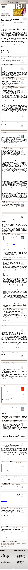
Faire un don (19, 554)
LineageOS (20, 27)
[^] (2, 64)
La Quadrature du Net (6, 562)
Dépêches (5, 1)
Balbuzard (6, 527)
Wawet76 (7, 202)
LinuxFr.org (19, 9)
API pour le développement (21, 563)
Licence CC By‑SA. (20, 22)
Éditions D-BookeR (6, 555)
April (3, 554)
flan (5, 57)
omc (5, 22)
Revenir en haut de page (5, 546)
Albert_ (6, 508)
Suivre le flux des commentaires (9, 541)
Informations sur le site (21, 556)
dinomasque (9, 309)
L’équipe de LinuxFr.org (21, 555)
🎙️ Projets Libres (13, 2)
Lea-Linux (4, 563)
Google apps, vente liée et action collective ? (10, 20)
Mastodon (22, 87)
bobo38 (6, 65)
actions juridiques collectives (6, 42)
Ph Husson (7, 326)
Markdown (5, 52)
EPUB (10, 52)
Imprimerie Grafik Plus (6, 566)
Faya (7, 421)
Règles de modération (20, 561)
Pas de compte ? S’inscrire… (6, 15)
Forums (19, 1)
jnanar (6, 476)
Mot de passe (3, 9)
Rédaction (24, 1)
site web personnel (10, 57)
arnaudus (7, 148)
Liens (15, 1)
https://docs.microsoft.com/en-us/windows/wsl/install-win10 (14, 317)
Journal (3, 19)
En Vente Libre (5, 560)
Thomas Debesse (9, 87)
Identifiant (3, 6)
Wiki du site (19, 560)
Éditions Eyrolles (6, 557)
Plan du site (19, 566)
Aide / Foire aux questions (21, 557)
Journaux (10, 1)
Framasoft (4, 561)
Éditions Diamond (6, 556)
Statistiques (19, 562)
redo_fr (6, 133)
